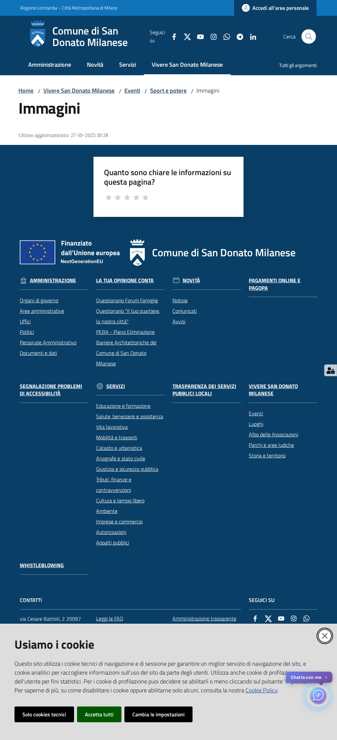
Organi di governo (39, 300)
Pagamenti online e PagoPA (274, 284)
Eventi (132, 90)
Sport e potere (168, 90)
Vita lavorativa (112, 427)
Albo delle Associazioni (273, 434)
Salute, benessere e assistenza (129, 416)
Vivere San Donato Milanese (79, 90)
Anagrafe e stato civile (120, 458)
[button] (309, 36)
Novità (191, 280)
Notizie (180, 300)
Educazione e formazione (123, 406)
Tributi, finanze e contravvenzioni (113, 484)
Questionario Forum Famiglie (127, 300)
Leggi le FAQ (109, 618)
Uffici (25, 321)
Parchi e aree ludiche (271, 445)
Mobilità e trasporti (116, 437)
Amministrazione (53, 280)
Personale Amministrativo (48, 342)
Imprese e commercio (119, 521)
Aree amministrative (42, 311)
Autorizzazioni (111, 532)
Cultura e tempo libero (120, 500)
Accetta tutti (99, 714)
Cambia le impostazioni (158, 714)
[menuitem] (49, 65)
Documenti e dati (38, 353)
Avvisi (178, 321)
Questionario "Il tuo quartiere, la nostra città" (128, 316)
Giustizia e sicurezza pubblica (127, 469)
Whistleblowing (42, 565)
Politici (27, 332)
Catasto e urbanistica (119, 448)
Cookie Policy (261, 690)
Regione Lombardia (38, 7)
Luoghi (256, 424)
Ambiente (106, 511)
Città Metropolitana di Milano (89, 7)
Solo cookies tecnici (44, 714)
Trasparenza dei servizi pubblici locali (204, 390)
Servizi (115, 386)
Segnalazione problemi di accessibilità (51, 390)
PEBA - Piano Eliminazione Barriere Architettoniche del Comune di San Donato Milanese (126, 347)
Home (26, 90)
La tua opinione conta (125, 280)
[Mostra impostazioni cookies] (330, 370)
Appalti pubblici (112, 542)
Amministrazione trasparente (204, 618)
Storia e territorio (267, 455)
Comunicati (184, 311)
